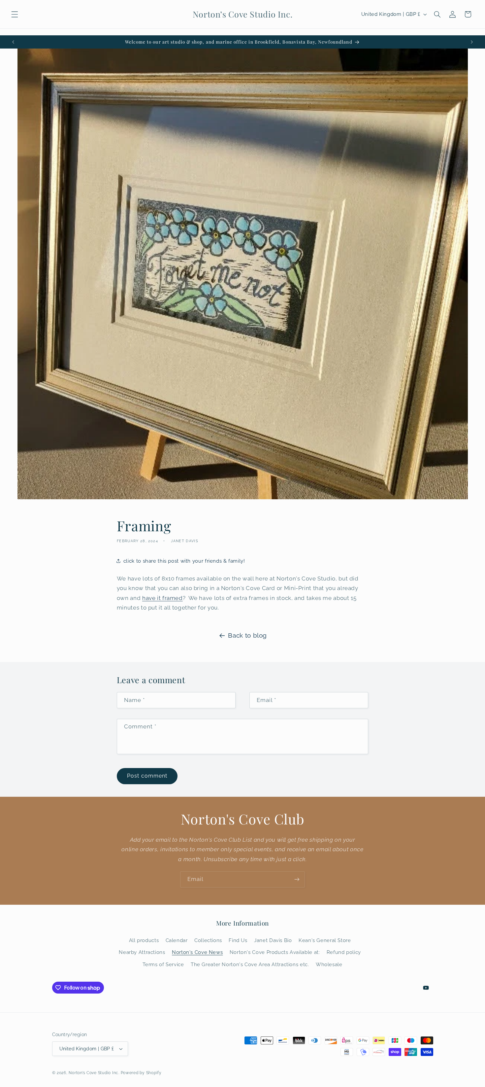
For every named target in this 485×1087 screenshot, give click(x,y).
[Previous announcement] (13, 42)
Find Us (238, 940)
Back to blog (247, 635)
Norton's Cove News (197, 952)
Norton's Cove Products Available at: (275, 952)
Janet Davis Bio (273, 940)
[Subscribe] (297, 879)
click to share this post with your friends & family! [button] (184, 561)
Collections (208, 940)
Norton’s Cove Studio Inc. (94, 1072)
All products (144, 940)
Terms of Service (163, 964)
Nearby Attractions (142, 952)
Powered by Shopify (141, 1072)
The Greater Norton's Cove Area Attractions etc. (250, 964)
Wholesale (329, 964)
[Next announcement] (472, 42)
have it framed (162, 598)
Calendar (177, 940)
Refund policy (344, 952)
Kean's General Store (325, 940)
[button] (14, 14)
